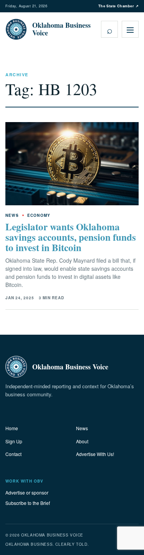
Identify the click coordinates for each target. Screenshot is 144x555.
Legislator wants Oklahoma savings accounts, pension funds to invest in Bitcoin (70, 237)
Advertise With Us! (95, 454)
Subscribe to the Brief (27, 503)
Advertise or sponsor (26, 492)
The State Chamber (118, 5)
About (82, 441)
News (82, 428)
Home (11, 428)
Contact (13, 454)
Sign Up (13, 441)
